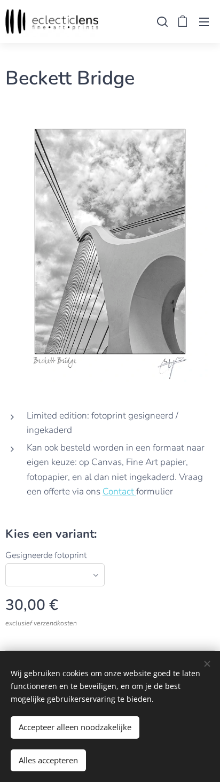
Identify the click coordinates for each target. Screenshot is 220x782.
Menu (204, 21)
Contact (119, 491)
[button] (161, 21)
